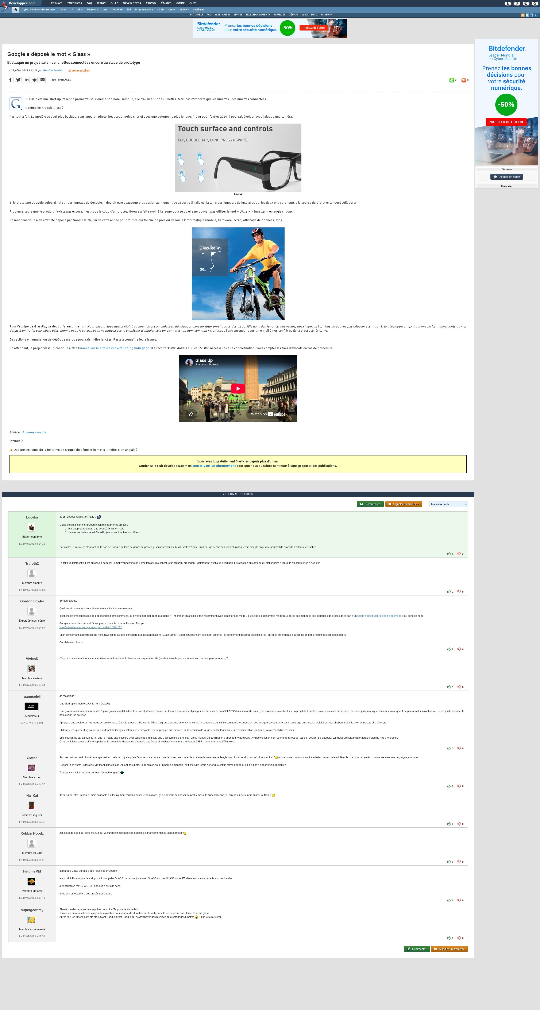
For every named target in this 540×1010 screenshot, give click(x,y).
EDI (129, 9)
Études (165, 3)
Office (171, 9)
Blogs (101, 3)
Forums (56, 3)
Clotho (32, 758)
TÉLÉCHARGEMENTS (258, 14)
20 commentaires (79, 71)
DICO (314, 14)
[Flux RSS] (523, 15)
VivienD (32, 659)
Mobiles (184, 9)
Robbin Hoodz (32, 833)
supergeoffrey (32, 910)
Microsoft (92, 9)
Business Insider (34, 433)
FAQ (89, 3)
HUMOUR (326, 14)
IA (72, 9)
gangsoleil (32, 696)
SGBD (160, 9)
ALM (80, 9)
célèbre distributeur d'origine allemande (380, 615)
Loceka (32, 517)
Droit (180, 3)
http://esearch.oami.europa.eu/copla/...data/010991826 (90, 627)
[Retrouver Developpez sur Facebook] (531, 15)
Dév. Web (117, 9)
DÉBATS (293, 14)
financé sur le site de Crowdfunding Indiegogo (114, 348)
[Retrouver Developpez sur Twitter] (527, 15)
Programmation (144, 9)
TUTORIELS (196, 14)
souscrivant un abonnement (214, 466)
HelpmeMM (32, 871)
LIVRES (238, 14)
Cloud (63, 9)
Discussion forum (508, 176)
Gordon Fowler (52, 70)
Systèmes (198, 9)
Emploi (150, 3)
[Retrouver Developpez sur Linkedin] (536, 15)
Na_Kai (32, 795)
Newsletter (131, 3)
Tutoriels (74, 3)
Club (192, 3)
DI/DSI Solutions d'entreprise (38, 9)
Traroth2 (32, 563)
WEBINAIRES (223, 14)
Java (104, 9)
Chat (114, 3)
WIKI (305, 14)
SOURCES (279, 14)
